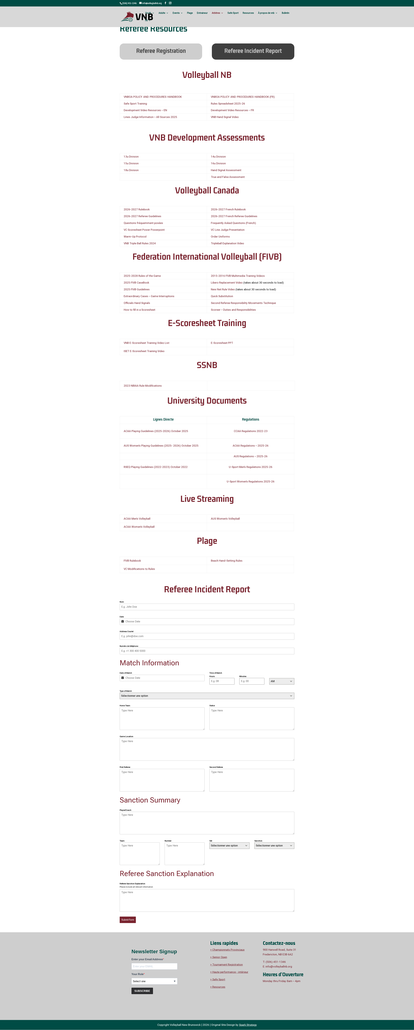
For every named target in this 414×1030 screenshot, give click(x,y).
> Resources (217, 986)
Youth (148, 13)
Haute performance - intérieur (230, 972)
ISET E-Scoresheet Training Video (144, 351)
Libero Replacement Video (227, 282)
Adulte (162, 13)
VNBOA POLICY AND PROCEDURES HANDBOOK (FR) (243, 96)
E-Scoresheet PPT (222, 342)
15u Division (131, 163)
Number (168, 841)
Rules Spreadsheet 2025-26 (228, 103)
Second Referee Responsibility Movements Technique (243, 303)
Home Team (125, 705)
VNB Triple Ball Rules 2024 (140, 243)
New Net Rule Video (223, 289)
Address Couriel (126, 631)
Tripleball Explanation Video (227, 243)
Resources (248, 13)
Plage (190, 13)
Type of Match (126, 691)
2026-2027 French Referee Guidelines (234, 216)
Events (176, 13)
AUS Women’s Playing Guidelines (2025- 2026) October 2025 (161, 445)
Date (122, 617)
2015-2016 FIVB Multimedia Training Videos (238, 275)
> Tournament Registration (226, 964)
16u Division (218, 163)
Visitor (212, 705)
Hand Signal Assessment (226, 170)
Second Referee (216, 767)
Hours (212, 676)
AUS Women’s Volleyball (225, 518)
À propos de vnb (266, 13)
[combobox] (281, 681)
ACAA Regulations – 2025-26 (250, 445)
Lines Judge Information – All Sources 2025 (150, 117)
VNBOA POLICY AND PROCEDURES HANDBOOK (153, 96)
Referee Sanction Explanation (132, 883)
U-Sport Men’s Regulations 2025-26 (250, 467)
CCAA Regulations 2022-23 (250, 431)
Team (122, 841)
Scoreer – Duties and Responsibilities (233, 309)
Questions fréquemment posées (143, 223)
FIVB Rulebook (132, 560)
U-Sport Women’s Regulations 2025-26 (250, 481)
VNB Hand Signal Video (225, 117)
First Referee (125, 767)
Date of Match (126, 673)
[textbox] (226, 846)
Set (210, 841)
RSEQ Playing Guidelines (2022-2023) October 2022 (156, 467)
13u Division (131, 156)
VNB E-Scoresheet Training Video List (146, 342)
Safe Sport (233, 13)
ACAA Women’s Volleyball (139, 526)
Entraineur (202, 13)
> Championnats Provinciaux (227, 949)
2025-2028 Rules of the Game (142, 275)
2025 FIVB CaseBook (136, 282)
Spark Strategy (248, 1024)
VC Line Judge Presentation (228, 229)
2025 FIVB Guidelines (137, 289)
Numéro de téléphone (129, 646)
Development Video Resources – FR (232, 110)
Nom (122, 602)
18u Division (131, 170)
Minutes (242, 676)
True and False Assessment (228, 177)
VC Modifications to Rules (139, 568)
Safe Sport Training (135, 103)
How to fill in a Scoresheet (139, 309)
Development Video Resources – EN (145, 110)
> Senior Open (218, 957)
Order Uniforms (220, 236)
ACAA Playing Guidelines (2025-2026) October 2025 (156, 431)
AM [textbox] (273, 681)
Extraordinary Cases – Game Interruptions (149, 296)
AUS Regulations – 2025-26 (250, 456)
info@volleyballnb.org (279, 966)
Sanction (258, 841)
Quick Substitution (222, 296)
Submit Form (127, 920)
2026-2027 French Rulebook (228, 209)
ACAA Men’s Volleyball (137, 518)
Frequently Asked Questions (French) (233, 223)
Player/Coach (125, 810)
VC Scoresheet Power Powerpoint (144, 229)
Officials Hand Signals (137, 303)
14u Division (218, 156)
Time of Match (215, 673)
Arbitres (216, 13)
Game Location (126, 736)
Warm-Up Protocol (135, 236)
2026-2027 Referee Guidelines (142, 216)
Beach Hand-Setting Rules (226, 560)
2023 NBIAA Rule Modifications (143, 385)
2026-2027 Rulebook (137, 209)
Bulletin (285, 13)
